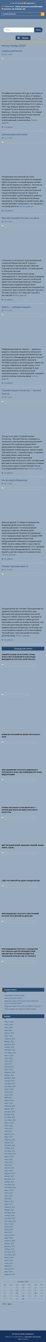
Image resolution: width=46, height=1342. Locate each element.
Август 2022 (9, 1156)
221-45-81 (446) (17, 3)
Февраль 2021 (9, 1207)
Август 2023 (9, 1123)
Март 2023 (8, 1137)
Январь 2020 (9, 1243)
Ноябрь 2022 (9, 1148)
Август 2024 (9, 1089)
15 (17, 1293)
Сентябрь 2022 (10, 1154)
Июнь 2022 (8, 1162)
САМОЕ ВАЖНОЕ (9, 14)
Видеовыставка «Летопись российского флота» (22, 1006)
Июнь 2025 (8, 1061)
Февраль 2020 (9, 1241)
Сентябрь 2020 (10, 1221)
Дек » (10, 1304)
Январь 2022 (9, 1176)
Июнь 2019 (8, 1263)
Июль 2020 (8, 1227)
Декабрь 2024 (9, 1078)
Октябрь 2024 (9, 1083)
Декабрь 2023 (9, 1112)
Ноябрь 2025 (9, 1047)
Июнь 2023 (8, 1128)
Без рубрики (8, 127)
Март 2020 (8, 1238)
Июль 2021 (8, 1193)
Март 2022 (8, 1170)
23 (23, 1296)
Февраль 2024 (9, 1106)
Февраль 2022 (9, 1173)
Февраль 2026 (9, 1039)
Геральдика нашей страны (14, 995)
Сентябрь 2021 (10, 1187)
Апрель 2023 (9, 1134)
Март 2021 (8, 1204)
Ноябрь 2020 (9, 1215)
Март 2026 (8, 1036)
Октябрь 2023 (9, 1117)
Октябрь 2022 (9, 1151)
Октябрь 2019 (9, 1252)
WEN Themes (23, 1339)
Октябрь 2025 (9, 1050)
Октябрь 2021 (9, 1184)
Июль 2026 (8, 1025)
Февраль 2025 (9, 1072)
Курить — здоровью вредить (16, 307)
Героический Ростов (12, 51)
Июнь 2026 (8, 1027)
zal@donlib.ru (30, 3)
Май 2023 (8, 1131)
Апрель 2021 (9, 1201)
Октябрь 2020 (9, 1218)
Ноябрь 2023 (9, 1114)
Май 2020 (8, 1232)
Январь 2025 (9, 1075)
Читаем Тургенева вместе (15, 566)
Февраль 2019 (9, 1274)
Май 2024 (8, 1097)
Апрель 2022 (9, 1168)
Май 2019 (8, 1266)
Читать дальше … (27, 206)
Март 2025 (8, 1069)
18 (35, 1293)
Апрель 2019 (9, 1269)
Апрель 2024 (9, 1100)
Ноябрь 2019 (9, 1249)
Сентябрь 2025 (10, 1053)
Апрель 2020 (9, 1235)
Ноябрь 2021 (9, 1182)
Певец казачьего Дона (13, 998)
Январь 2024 (9, 1109)
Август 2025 (9, 1055)
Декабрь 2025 (9, 1044)
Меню (25, 38)
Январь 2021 (9, 1210)
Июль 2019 (8, 1260)
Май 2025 (8, 1064)
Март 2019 (8, 1271)
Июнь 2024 (8, 1095)
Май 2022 (8, 1165)
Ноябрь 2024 (9, 1081)
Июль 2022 (8, 1159)
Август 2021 (9, 1190)
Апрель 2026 (9, 1033)
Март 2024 (8, 1103)
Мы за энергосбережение (14, 480)
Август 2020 (9, 1224)
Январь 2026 (9, 1041)
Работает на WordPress (14, 1337)
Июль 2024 (8, 1092)
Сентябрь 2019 (10, 1255)
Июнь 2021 (8, 1196)
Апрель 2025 (9, 1067)
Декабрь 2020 (9, 1213)
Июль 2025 (8, 1058)
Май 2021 (8, 1199)
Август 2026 (9, 1022)
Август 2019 (9, 1257)
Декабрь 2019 (9, 1246)
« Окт (4, 1304)
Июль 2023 (8, 1126)
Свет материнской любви (14, 134)
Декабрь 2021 (9, 1179)
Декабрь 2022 (9, 1145)
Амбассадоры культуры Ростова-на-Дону (20, 1009)
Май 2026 (8, 1030)
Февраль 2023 (9, 1140)
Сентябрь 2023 (10, 1120)
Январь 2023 (9, 1142)
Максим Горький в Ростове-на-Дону (20, 218)
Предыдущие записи (23, 648)
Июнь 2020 (8, 1229)
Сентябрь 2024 (10, 1086)
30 (23, 1299)
